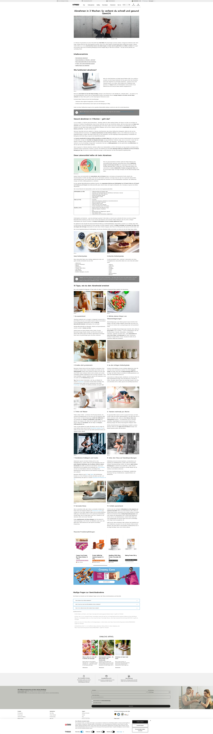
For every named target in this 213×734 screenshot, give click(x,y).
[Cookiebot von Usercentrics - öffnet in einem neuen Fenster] (68, 732)
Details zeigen (119, 731)
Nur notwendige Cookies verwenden (140, 730)
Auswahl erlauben (140, 725)
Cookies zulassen (140, 721)
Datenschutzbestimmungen (104, 373)
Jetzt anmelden (106, 375)
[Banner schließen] (150, 720)
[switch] (92, 732)
